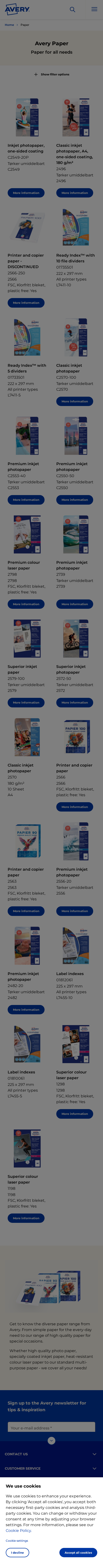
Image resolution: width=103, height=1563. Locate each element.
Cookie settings (17, 1540)
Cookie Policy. (19, 1530)
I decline (17, 1552)
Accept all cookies (78, 1552)
